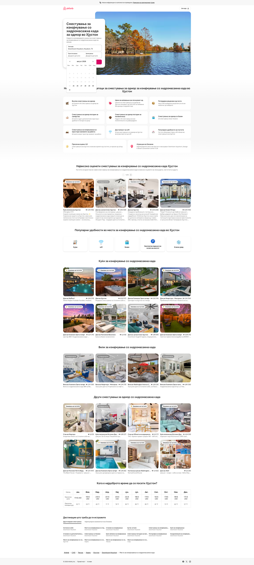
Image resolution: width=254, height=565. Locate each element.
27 (81, 86)
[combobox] (84, 49)
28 (85, 86)
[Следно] (130, 174)
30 (93, 86)
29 (89, 86)
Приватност (81, 562)
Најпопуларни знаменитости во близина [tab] (98, 522)
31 (69, 90)
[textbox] (75, 56)
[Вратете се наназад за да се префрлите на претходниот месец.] (70, 61)
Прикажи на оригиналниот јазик (144, 2)
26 (77, 86)
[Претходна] (123, 174)
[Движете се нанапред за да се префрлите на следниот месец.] (93, 61)
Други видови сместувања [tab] (72, 522)
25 (73, 86)
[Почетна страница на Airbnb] (68, 8)
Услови (89, 562)
